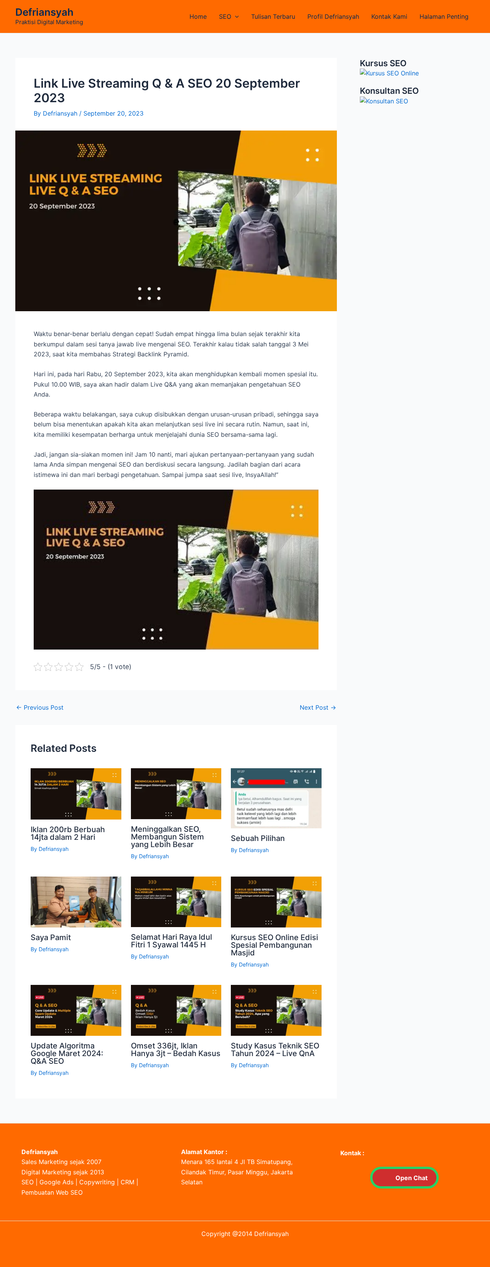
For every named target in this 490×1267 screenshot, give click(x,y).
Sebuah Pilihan (258, 838)
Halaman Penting (444, 16)
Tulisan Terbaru (273, 16)
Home (198, 16)
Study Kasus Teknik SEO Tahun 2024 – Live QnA (275, 1049)
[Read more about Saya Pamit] (76, 901)
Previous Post (40, 707)
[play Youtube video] (176, 570)
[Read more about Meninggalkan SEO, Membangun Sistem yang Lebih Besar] (176, 793)
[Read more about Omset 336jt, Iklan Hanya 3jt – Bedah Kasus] (176, 1010)
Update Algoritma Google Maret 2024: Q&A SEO (67, 1053)
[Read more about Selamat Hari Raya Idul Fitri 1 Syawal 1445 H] (176, 901)
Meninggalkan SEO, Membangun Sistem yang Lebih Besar (167, 837)
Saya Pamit (51, 937)
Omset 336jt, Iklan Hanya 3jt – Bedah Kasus (175, 1049)
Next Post (318, 707)
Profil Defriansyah (333, 16)
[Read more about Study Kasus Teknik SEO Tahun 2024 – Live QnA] (276, 1009)
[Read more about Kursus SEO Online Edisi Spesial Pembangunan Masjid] (276, 901)
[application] (235, 16)
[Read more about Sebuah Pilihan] (276, 798)
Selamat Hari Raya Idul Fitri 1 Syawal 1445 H (171, 940)
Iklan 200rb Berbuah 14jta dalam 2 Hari (68, 833)
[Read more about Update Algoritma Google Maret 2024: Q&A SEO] (76, 1009)
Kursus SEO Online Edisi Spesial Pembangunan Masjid (274, 945)
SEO (225, 16)
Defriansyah (44, 12)
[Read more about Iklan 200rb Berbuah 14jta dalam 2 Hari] (76, 793)
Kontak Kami (389, 16)
